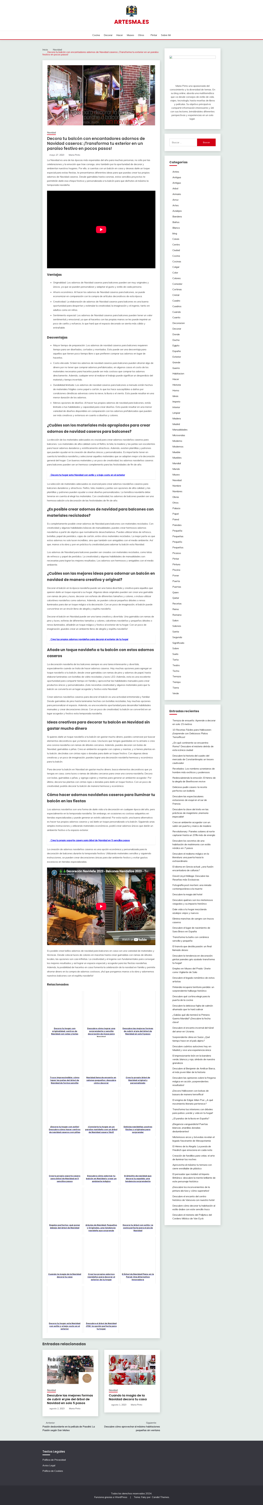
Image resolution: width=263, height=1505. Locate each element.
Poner (175, 575)
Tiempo (176, 682)
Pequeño (177, 541)
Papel (175, 513)
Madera (176, 418)
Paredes (177, 525)
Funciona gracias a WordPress (111, 1497)
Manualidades (180, 429)
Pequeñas (177, 536)
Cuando (176, 311)
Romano (177, 614)
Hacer (119, 35)
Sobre (175, 648)
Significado (178, 642)
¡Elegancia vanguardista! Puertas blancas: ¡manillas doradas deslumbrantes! (190, 1128)
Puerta (176, 581)
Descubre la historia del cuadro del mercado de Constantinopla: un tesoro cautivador (193, 759)
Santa (175, 631)
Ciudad (176, 250)
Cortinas (177, 289)
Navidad (51, 132)
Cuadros (176, 306)
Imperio (176, 401)
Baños (175, 222)
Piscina (176, 569)
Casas (175, 238)
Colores (176, 278)
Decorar (108, 35)
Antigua (176, 177)
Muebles (177, 457)
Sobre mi (166, 35)
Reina (175, 609)
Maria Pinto (74, 155)
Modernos (177, 446)
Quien (175, 592)
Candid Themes (160, 1497)
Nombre (176, 485)
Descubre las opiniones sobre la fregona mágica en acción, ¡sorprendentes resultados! (194, 1081)
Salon (175, 620)
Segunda (177, 637)
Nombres (177, 491)
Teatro (176, 665)
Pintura (176, 564)
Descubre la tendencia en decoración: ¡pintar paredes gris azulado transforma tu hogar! (193, 959)
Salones (176, 625)
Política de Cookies (52, 1470)
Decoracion (178, 323)
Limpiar (176, 412)
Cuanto (176, 317)
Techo (175, 670)
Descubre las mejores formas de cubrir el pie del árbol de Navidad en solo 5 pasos (70, 1399)
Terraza (176, 676)
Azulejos (177, 210)
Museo (130, 35)
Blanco (176, 227)
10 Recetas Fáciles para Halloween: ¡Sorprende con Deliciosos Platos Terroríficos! (192, 733)
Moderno (177, 440)
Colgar (175, 266)
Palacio (176, 508)
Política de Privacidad (54, 1459)
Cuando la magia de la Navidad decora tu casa (128, 1397)
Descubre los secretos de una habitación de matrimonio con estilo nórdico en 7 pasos (191, 844)
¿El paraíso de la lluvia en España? (190, 1118)
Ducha (175, 339)
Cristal (175, 294)
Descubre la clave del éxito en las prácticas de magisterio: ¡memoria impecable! (190, 813)
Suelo (175, 653)
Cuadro (176, 300)
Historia (176, 384)
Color (175, 272)
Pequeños (177, 547)
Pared (175, 519)
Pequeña (177, 530)
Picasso (176, 553)
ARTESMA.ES (131, 22)
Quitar (175, 597)
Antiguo (176, 182)
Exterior (176, 356)
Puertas (176, 586)
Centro (176, 244)
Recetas (177, 603)
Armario (176, 194)
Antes (175, 171)
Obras (175, 496)
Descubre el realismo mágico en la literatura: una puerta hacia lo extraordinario (190, 857)
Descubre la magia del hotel (187, 894)
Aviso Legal (48, 1465)
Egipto (175, 345)
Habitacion (178, 373)
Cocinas (176, 261)
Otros (141, 35)
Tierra (175, 687)
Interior (176, 407)
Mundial (176, 463)
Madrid (176, 424)
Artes (175, 205)
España (176, 351)
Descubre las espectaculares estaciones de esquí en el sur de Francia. (189, 800)
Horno (175, 390)
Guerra (176, 368)
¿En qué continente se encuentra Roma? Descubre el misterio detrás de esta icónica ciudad (193, 746)
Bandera (177, 216)
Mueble (176, 452)
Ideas (175, 396)
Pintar (154, 35)
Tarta (175, 659)
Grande (176, 362)
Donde (176, 334)
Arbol (175, 188)
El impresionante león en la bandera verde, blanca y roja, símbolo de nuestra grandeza (193, 1059)
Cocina (96, 35)
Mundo (176, 468)
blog (174, 233)
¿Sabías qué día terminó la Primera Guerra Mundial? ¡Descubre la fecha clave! (191, 1018)
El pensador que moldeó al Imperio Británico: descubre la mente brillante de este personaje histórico (194, 1178)
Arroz (175, 199)
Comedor (177, 283)
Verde (175, 693)
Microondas (178, 435)
